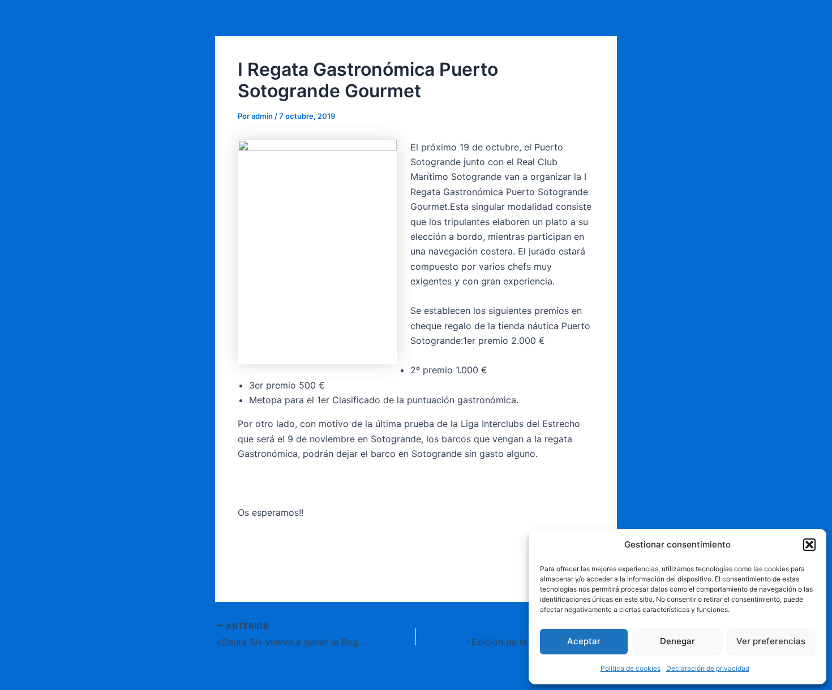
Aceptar (584, 641)
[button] (809, 544)
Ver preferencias (770, 641)
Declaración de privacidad (707, 668)
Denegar (677, 641)
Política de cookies (631, 668)
